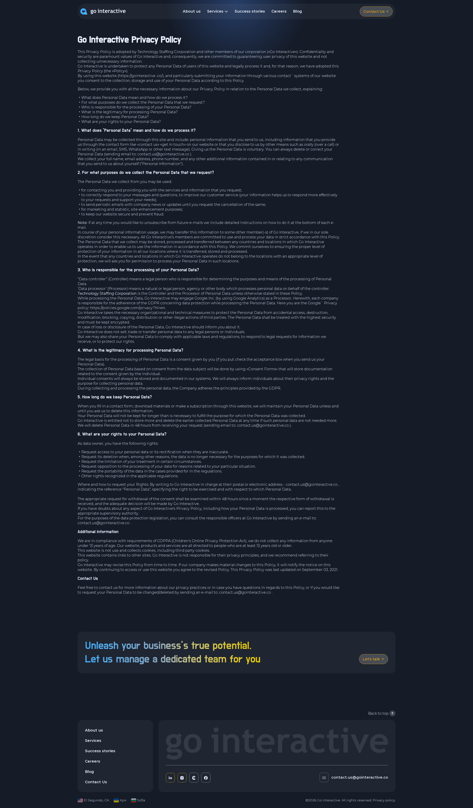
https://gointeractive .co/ (141, 76)
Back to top (378, 713)
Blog (297, 11)
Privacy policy (384, 800)
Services (215, 11)
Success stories (250, 11)
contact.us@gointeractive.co (163, 154)
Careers (279, 11)
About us (192, 11)
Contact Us (96, 782)
